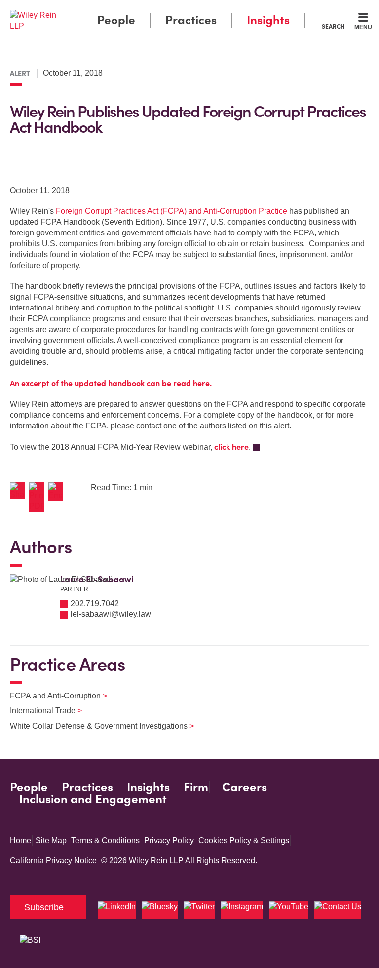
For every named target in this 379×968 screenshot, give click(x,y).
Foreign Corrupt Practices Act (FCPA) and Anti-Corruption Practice (171, 211)
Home (20, 840)
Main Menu (162, 10)
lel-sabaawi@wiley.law (111, 614)
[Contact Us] (337, 910)
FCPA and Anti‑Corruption (52, 696)
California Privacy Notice (53, 860)
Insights (268, 20)
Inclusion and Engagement (93, 799)
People (116, 20)
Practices (191, 20)
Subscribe (44, 907)
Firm (196, 787)
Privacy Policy (169, 840)
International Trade (40, 710)
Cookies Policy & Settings (243, 840)
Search (333, 26)
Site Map (51, 840)
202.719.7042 (95, 603)
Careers (244, 787)
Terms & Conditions (105, 840)
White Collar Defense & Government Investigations (96, 726)
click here (231, 447)
